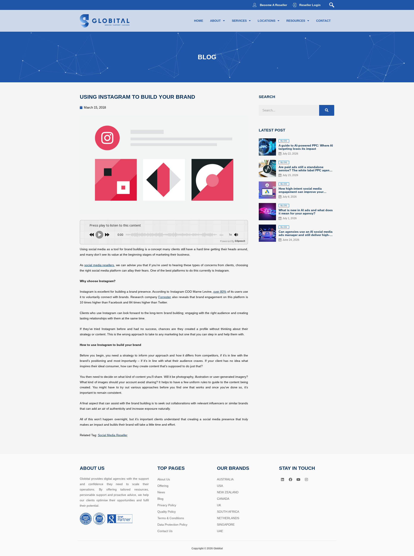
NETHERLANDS (228, 518)
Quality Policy (166, 511)
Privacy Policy (166, 505)
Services (239, 20)
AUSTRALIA (225, 479)
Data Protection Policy (172, 524)
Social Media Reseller (112, 435)
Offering (162, 485)
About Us (163, 479)
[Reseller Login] (294, 5)
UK (219, 505)
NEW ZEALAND (227, 492)
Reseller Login (310, 5)
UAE (220, 531)
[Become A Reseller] (255, 5)
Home (198, 20)
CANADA (223, 498)
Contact (323, 20)
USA (220, 485)
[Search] (326, 110)
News (161, 492)
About (215, 20)
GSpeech (240, 241)
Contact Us (164, 531)
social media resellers (99, 265)
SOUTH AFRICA (228, 511)
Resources (295, 20)
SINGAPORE (226, 524)
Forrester (164, 297)
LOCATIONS (266, 20)
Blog (160, 498)
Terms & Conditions (170, 518)
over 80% (219, 291)
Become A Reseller (273, 5)
